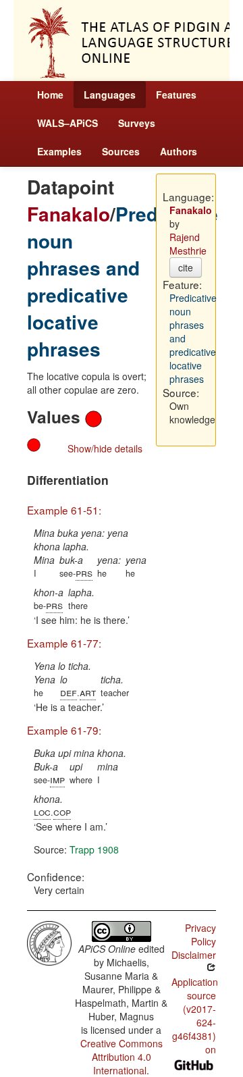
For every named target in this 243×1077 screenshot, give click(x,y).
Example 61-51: (64, 509)
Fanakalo (68, 214)
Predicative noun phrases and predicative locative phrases (122, 281)
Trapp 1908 (94, 849)
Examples (59, 151)
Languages (110, 94)
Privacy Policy (200, 934)
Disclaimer (193, 955)
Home (50, 94)
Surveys (136, 123)
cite (185, 267)
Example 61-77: (64, 642)
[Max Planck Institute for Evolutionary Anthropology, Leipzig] (49, 941)
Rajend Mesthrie (188, 243)
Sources (121, 151)
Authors (178, 151)
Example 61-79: (64, 730)
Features (176, 94)
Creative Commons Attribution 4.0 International (121, 1056)
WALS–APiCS (67, 123)
